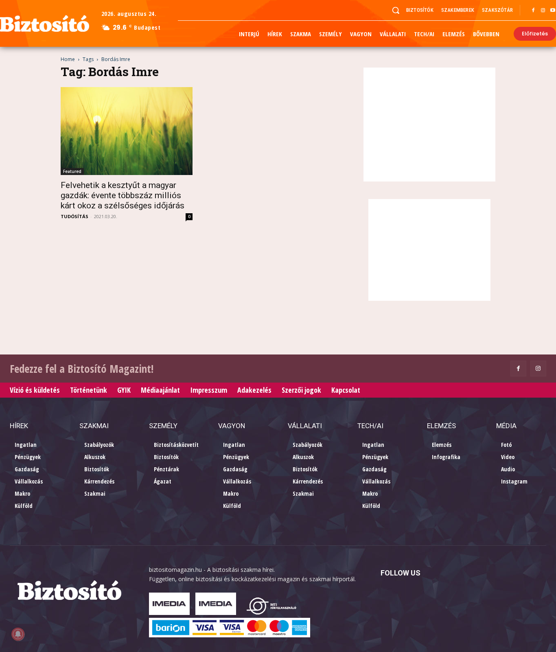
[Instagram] (543, 10)
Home (68, 59)
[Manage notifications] (17, 634)
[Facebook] (533, 10)
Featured (72, 171)
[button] (395, 10)
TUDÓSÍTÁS (74, 216)
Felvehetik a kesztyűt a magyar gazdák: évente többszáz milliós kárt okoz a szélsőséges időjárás (122, 195)
